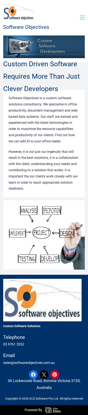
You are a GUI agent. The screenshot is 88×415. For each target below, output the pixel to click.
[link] (44, 203)
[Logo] (18, 12)
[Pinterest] (54, 374)
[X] (44, 374)
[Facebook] (33, 374)
